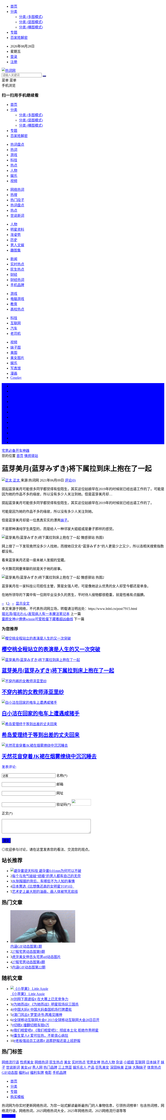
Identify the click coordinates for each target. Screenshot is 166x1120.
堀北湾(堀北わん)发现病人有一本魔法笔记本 (36, 614)
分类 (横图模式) (31, 27)
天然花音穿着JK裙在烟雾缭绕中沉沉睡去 (49, 756)
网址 (59, 793)
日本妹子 (153, 1062)
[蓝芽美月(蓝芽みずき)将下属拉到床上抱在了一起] (83, 659)
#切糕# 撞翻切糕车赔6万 (30, 1025)
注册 (13, 62)
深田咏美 (117, 1067)
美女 (13, 427)
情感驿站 (31, 456)
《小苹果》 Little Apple (27, 994)
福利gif (24, 1072)
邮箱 (59, 784)
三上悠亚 (65, 1067)
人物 (13, 170)
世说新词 (17, 215)
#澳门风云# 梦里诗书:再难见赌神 (37, 1015)
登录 (13, 57)
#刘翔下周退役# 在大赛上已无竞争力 (40, 999)
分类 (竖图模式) (31, 22)
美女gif (26, 1067)
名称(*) (61, 775)
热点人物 (108, 1062)
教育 (13, 304)
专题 (13, 32)
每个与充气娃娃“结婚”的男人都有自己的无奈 (46, 876)
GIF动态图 (10, 1072)
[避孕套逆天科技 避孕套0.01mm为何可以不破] (87, 870)
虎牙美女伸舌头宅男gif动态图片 (36, 957)
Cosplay (16, 377)
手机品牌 (17, 285)
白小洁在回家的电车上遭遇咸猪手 (41, 713)
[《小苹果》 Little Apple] (87, 988)
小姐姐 (129, 1062)
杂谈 (119, 1062)
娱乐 (13, 176)
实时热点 (17, 264)
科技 (13, 160)
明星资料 (17, 229)
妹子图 (15, 347)
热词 (13, 150)
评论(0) (70, 480)
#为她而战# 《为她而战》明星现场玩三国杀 (45, 1004)
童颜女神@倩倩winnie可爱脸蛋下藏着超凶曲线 (37, 619)
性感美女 (27, 1062)
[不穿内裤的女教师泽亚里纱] (83, 680)
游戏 (13, 155)
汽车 (13, 328)
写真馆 (15, 368)
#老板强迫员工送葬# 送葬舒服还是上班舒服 (47, 1041)
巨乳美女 (102, 1067)
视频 (13, 181)
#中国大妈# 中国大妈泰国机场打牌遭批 (42, 1009)
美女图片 (17, 358)
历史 (13, 240)
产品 (91, 1067)
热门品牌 (50, 1067)
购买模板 (17, 1097)
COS (13, 442)
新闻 (13, 259)
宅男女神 (93, 1062)
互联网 (15, 323)
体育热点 (154, 1067)
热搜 (13, 195)
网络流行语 (10, 1062)
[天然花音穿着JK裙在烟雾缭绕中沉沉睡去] (83, 745)
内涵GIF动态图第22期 (28, 967)
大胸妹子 (139, 1067)
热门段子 (17, 200)
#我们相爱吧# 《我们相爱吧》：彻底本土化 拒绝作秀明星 (55, 1030)
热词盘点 (17, 144)
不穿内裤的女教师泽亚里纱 (33, 692)
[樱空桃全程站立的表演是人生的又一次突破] (83, 638)
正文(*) (7, 813)
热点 (13, 165)
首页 (13, 6)
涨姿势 (15, 235)
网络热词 (17, 189)
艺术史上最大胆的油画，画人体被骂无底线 (45, 891)
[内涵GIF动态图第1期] (87, 927)
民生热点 (17, 269)
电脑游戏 (17, 299)
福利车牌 (37, 1072)
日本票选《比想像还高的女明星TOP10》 (43, 886)
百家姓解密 (19, 37)
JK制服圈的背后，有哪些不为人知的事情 (43, 881)
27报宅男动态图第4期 (28, 962)
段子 (13, 417)
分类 (13, 11)
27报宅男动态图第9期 (28, 951)
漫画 (13, 373)
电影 (48, 1072)
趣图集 (15, 250)
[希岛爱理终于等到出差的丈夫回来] (83, 723)
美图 (13, 352)
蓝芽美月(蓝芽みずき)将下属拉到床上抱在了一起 (58, 670)
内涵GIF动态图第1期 (26, 946)
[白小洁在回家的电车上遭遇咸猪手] (83, 702)
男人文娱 (17, 245)
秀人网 (37, 1067)
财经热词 (17, 280)
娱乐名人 (80, 1067)
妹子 (64, 520)
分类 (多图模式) (31, 17)
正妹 (128, 1067)
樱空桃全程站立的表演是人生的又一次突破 (51, 649)
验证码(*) (63, 804)
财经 (13, 274)
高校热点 (17, 309)
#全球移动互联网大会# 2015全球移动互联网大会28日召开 (55, 1020)
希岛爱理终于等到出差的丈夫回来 (41, 735)
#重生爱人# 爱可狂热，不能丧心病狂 (40, 1035)
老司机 (15, 333)
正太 (16, 480)
